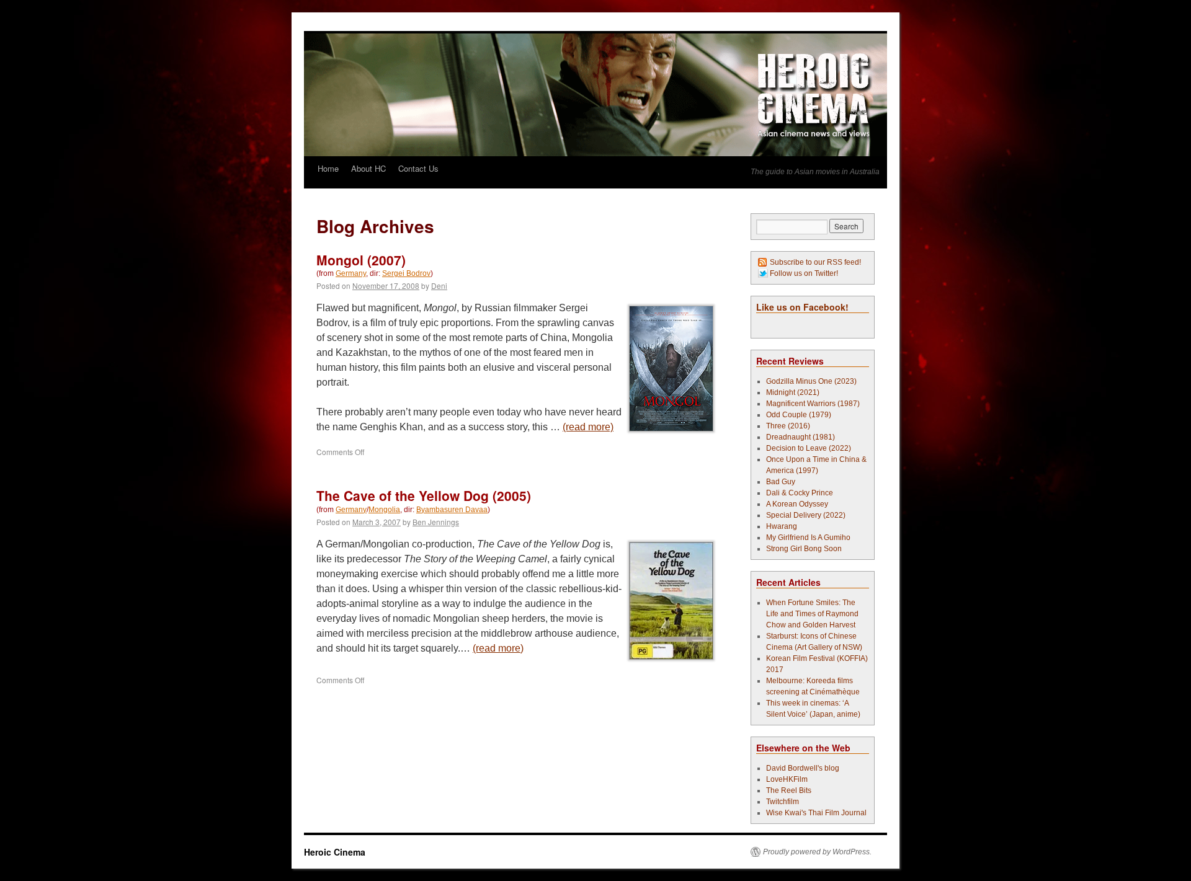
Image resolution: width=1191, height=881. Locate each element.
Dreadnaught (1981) (800, 437)
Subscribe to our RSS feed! (815, 262)
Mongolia (384, 509)
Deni (439, 285)
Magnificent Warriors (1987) (813, 403)
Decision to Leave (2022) (808, 448)
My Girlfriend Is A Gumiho (808, 537)
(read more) (588, 427)
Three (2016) (788, 426)
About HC (368, 168)
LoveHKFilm (787, 779)
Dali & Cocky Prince (799, 493)
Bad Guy (780, 481)
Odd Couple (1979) (798, 414)
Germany (351, 273)
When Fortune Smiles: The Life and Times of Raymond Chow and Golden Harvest (812, 613)
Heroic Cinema (334, 852)
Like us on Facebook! (802, 307)
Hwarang (781, 526)
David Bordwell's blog (802, 768)
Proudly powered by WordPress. (817, 852)
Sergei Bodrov (406, 273)
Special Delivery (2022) (805, 515)
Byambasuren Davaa (452, 509)
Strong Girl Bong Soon (804, 548)
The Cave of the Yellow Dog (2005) (423, 495)
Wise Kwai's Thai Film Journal (816, 812)
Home (328, 168)
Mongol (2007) (361, 259)
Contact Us (418, 168)
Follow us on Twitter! (804, 273)
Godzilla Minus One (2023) (811, 381)
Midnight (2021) (792, 392)
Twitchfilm (782, 801)
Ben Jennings (436, 521)
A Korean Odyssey (797, 504)
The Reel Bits (788, 790)
